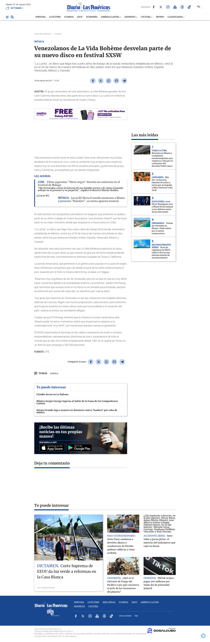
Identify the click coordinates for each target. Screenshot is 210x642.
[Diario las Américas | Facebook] (153, 7)
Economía (91, 17)
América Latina (110, 17)
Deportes (130, 17)
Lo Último (55, 17)
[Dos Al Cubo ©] (162, 633)
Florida (69, 17)
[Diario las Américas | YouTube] (175, 7)
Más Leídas (109, 602)
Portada (41, 17)
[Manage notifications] (203, 635)
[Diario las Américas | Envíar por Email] (116, 81)
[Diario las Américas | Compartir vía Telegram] (124, 81)
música (54, 373)
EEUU (80, 17)
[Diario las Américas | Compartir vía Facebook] (93, 81)
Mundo (160, 17)
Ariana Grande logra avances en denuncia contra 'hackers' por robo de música (76, 411)
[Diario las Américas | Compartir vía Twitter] (101, 81)
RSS (136, 616)
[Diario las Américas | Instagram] (168, 7)
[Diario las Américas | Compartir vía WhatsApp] (108, 81)
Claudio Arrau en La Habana (52, 394)
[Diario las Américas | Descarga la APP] (52, 448)
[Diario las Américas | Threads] (182, 7)
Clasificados (175, 17)
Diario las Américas (43, 34)
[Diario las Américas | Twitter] (161, 7)
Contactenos (125, 616)
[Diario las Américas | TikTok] (189, 7)
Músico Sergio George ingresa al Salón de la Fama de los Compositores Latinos (77, 402)
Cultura (146, 17)
